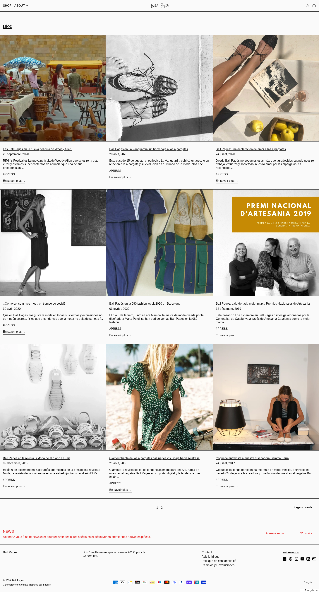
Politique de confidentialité (219, 560)
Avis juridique (210, 556)
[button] (314, 5)
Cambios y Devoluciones (218, 565)
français (308, 582)
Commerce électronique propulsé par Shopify (27, 584)
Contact (207, 552)
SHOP (7, 5)
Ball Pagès (10, 552)
